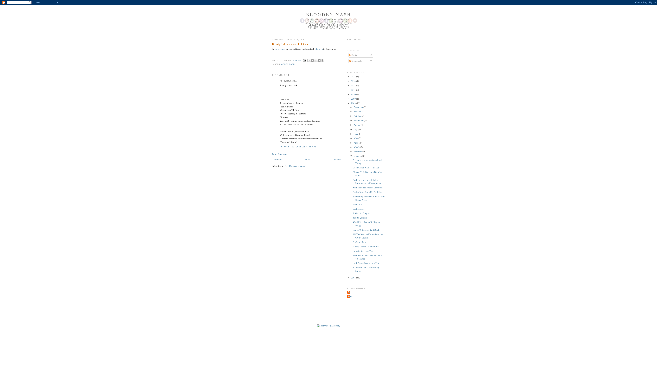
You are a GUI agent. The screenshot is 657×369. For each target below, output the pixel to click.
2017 (353, 76)
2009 (353, 98)
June (356, 133)
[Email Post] (305, 60)
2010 (353, 94)
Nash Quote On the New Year (366, 263)
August (357, 124)
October (358, 116)
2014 (353, 81)
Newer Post (277, 159)
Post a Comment (279, 154)
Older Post (337, 159)
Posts (354, 55)
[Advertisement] (328, 316)
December (358, 107)
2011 (353, 89)
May (356, 138)
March (357, 147)
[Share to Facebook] (319, 60)
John (350, 296)
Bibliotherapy (359, 208)
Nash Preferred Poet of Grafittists (368, 187)
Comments (356, 60)
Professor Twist (360, 242)
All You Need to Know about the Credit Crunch (368, 236)
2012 (353, 85)
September (359, 120)
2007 (353, 277)
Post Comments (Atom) (295, 165)
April (356, 142)
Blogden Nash (328, 14)
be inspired (280, 48)
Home (307, 159)
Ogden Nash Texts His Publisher (367, 192)
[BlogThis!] (312, 60)
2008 (353, 103)
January (357, 156)
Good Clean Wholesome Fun (366, 167)
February (358, 151)
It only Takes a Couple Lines (366, 246)
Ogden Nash (288, 64)
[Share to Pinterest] (322, 60)
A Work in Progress (361, 213)
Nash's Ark (358, 204)
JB (349, 292)
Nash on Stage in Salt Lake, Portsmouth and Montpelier (367, 181)
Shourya (319, 48)
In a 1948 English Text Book (366, 229)
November (359, 111)
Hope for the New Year (363, 250)
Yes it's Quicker (360, 217)
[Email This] (309, 60)
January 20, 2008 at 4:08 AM (298, 146)
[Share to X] (315, 60)
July (356, 129)
